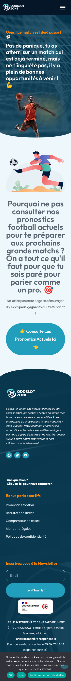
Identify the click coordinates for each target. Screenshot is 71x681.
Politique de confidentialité (47, 675)
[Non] (64, 667)
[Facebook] (9, 455)
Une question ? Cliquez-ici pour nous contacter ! (30, 482)
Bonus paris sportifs (23, 495)
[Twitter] (17, 455)
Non (21, 675)
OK (11, 675)
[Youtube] (25, 455)
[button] (62, 7)
